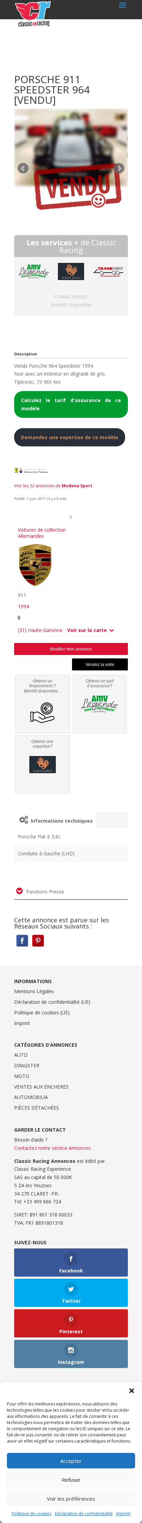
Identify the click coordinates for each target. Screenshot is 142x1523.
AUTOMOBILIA (31, 1097)
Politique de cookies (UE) (42, 1012)
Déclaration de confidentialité (84, 1513)
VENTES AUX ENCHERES (41, 1086)
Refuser (71, 1479)
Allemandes (31, 536)
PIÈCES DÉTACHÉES (36, 1107)
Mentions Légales (34, 991)
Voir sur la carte (87, 630)
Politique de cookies (31, 1513)
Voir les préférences (71, 1498)
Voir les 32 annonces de (53, 486)
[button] (131, 1390)
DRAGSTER (26, 1065)
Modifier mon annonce (71, 649)
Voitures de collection (42, 529)
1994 (23, 606)
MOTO (21, 1076)
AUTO (21, 1055)
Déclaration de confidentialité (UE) (52, 1002)
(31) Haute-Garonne (40, 630)
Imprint (123, 1513)
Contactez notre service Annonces (52, 1148)
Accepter (71, 1460)
